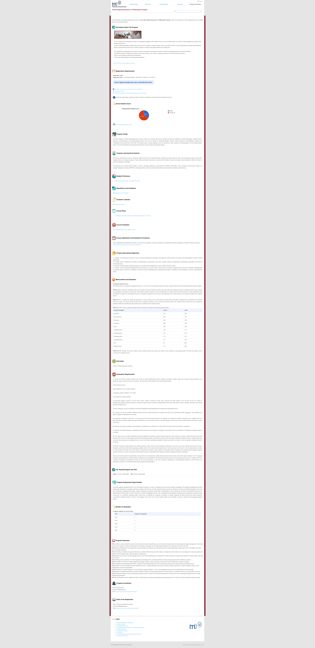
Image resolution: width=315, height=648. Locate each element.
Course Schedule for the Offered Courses (125, 229)
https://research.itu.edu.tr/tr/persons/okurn (126, 591)
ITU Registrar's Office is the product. (122, 645)
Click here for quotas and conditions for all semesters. (128, 89)
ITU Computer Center (122, 635)
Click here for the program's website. (125, 63)
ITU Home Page (120, 624)
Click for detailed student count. (123, 124)
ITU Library (119, 632)
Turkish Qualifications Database (124, 622)
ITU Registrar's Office (122, 631)
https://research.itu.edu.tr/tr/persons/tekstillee (127, 608)
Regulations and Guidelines (121, 193)
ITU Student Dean (121, 629)
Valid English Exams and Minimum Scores (128, 181)
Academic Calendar (119, 204)
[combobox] (189, 11)
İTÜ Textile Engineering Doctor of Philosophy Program (130, 627)
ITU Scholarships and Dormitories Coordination (128, 634)
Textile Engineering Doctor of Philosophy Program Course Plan (134, 215)
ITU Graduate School (121, 626)
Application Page (118, 91)
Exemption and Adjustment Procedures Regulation (127, 244)
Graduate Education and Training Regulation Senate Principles (130, 93)
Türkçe (201, 1)
